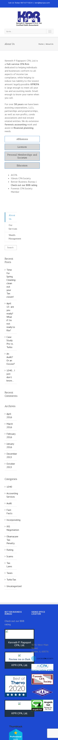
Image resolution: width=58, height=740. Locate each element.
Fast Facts (9, 511)
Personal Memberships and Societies (22, 156)
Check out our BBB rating (24, 185)
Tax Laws (9, 564)
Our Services (13, 227)
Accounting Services (10, 495)
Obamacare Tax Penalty (10, 540)
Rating (9, 549)
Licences (22, 146)
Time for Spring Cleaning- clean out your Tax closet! (11, 283)
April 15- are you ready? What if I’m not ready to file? (10, 317)
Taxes (9, 572)
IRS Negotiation (10, 528)
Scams (9, 556)
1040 (9, 486)
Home (41, 44)
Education (22, 165)
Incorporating (10, 519)
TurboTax (10, 579)
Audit (9, 503)
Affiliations (22, 139)
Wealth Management (13, 237)
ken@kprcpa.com (42, 3)
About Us (12, 217)
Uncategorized (10, 586)
